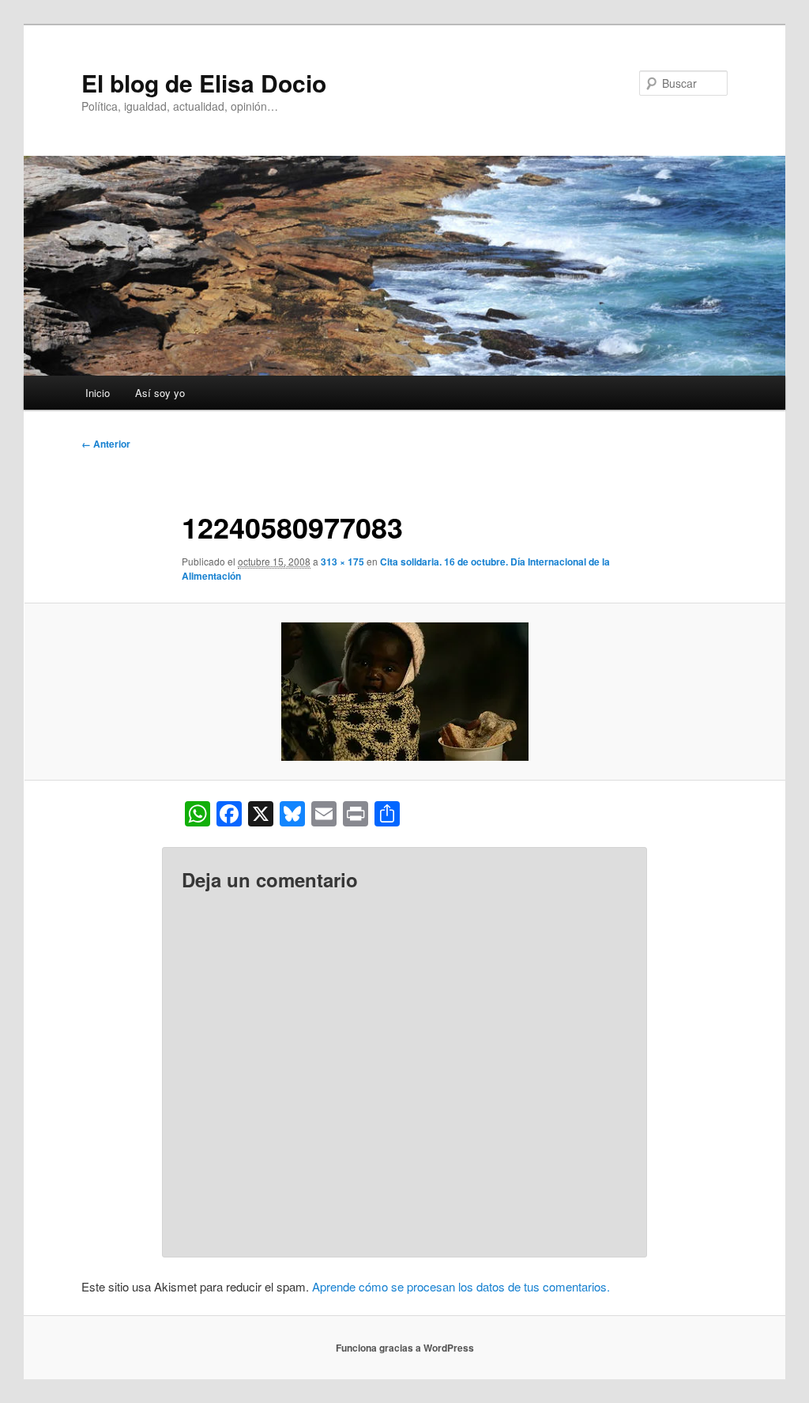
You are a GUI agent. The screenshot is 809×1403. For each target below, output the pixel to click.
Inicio (97, 392)
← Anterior (105, 444)
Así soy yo (160, 392)
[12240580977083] (404, 691)
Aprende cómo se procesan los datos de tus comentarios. (461, 1286)
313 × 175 (342, 561)
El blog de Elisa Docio (203, 83)
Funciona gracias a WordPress (405, 1348)
